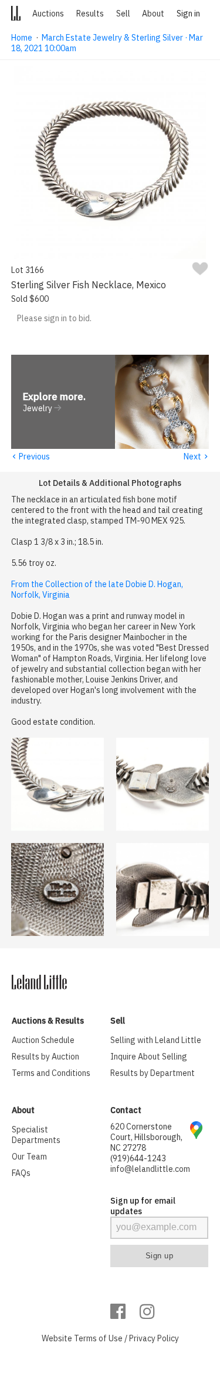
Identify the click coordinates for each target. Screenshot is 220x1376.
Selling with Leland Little (155, 1040)
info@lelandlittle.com (150, 1169)
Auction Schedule (43, 1040)
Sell (123, 13)
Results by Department (152, 1073)
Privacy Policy (154, 1338)
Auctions (48, 13)
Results (90, 13)
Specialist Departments (36, 1134)
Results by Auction (45, 1056)
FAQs (21, 1173)
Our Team (29, 1156)
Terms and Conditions (51, 1073)
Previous (30, 456)
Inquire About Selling (148, 1056)
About (153, 13)
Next (196, 456)
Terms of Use (98, 1338)
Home (21, 37)
